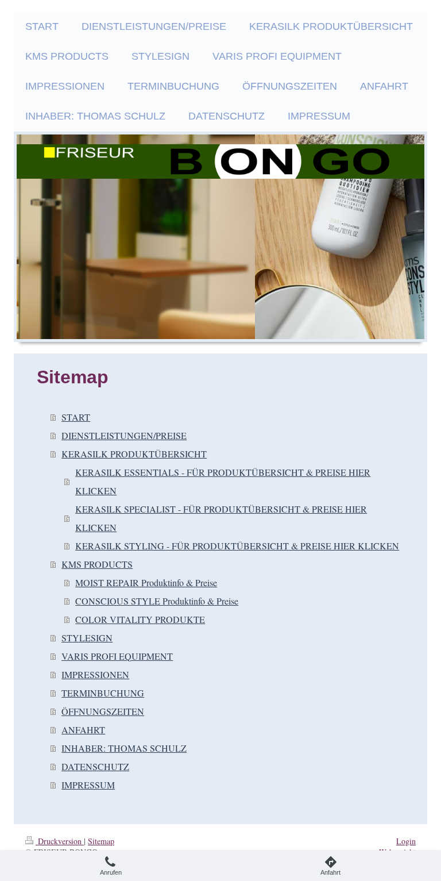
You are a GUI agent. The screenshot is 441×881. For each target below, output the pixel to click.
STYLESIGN (87, 638)
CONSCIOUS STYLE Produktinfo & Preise (156, 601)
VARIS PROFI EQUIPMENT (117, 656)
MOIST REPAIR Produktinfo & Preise (146, 582)
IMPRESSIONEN (95, 674)
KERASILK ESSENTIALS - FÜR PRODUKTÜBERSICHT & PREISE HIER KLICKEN (222, 481)
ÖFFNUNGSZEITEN (102, 711)
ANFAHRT (83, 730)
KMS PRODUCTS (97, 564)
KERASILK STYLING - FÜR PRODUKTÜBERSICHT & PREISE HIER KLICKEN (237, 546)
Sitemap (101, 841)
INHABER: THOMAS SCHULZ (124, 748)
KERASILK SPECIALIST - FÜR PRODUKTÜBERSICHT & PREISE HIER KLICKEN (221, 518)
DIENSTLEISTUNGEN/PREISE (124, 435)
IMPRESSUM (88, 785)
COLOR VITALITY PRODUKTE (140, 619)
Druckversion (60, 841)
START (75, 417)
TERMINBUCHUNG (102, 693)
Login (406, 841)
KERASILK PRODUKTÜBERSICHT (134, 454)
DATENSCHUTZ (95, 766)
